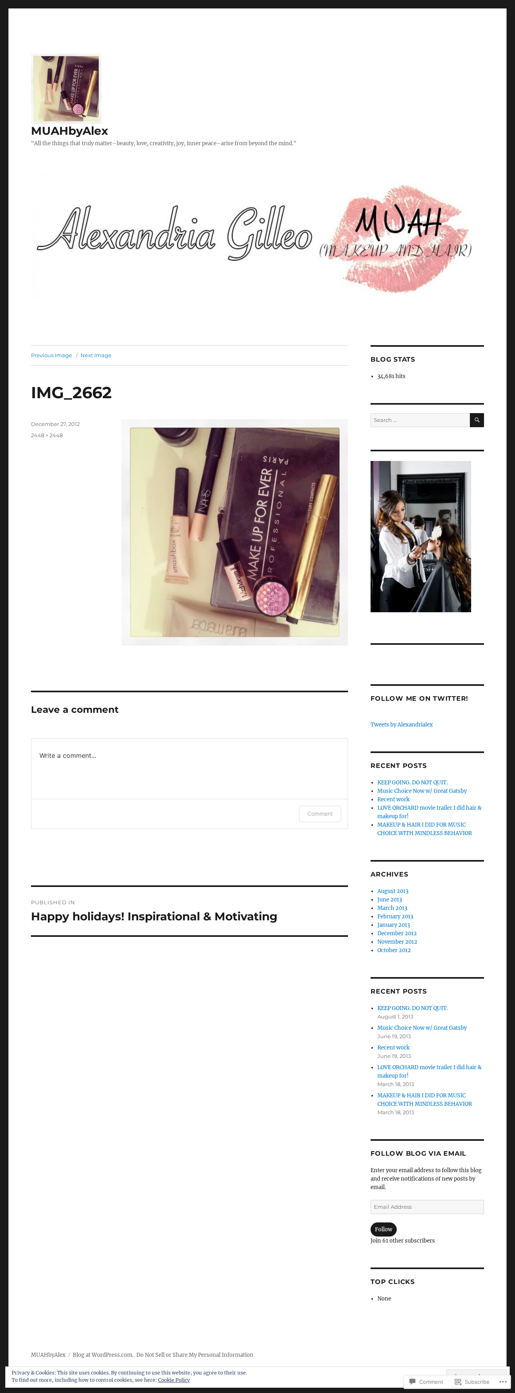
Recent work (393, 799)
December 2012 (397, 933)
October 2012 (394, 950)
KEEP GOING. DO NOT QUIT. (412, 782)
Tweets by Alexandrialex (402, 724)
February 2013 (395, 916)
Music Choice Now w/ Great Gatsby (422, 791)
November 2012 (397, 941)
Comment (320, 813)
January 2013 (393, 925)
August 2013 (392, 891)
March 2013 (392, 908)
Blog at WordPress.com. (103, 1355)
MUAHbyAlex (69, 131)
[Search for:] (420, 420)
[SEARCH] (477, 420)
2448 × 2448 (47, 435)
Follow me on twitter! (419, 698)
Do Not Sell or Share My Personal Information (194, 1355)
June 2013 (389, 899)
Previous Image (51, 355)
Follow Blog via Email (418, 1153)
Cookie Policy (174, 1380)
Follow (383, 1229)
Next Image (95, 355)
